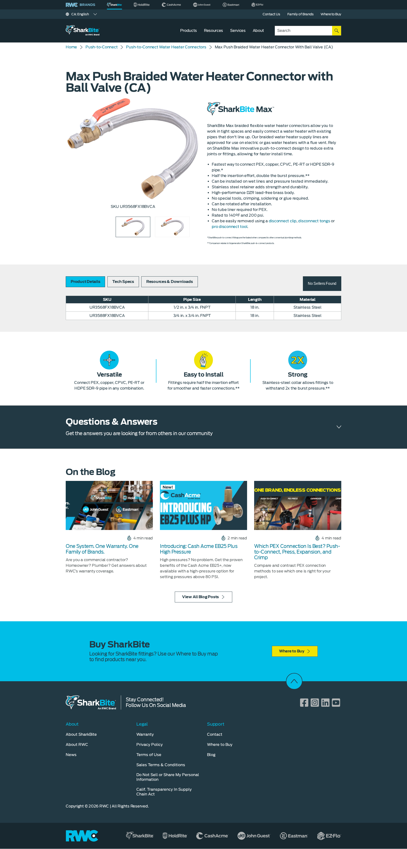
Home (71, 47)
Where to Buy (291, 651)
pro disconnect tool (229, 226)
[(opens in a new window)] (142, 4)
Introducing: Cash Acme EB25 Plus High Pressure (198, 549)
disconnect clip (283, 221)
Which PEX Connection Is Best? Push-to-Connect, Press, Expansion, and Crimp (297, 551)
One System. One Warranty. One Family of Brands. (102, 549)
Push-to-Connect (101, 47)
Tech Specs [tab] (123, 281)
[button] (322, 283)
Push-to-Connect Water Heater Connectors (166, 47)
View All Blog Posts (200, 597)
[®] (114, 4)
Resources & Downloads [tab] (169, 281)
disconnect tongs (314, 221)
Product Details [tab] (85, 281)
